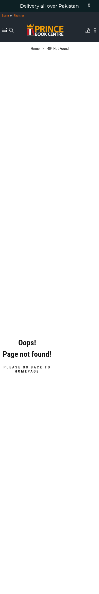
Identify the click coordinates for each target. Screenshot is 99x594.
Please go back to (27, 369)
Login (5, 15)
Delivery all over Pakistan (49, 6)
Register (17, 15)
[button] (4, 30)
